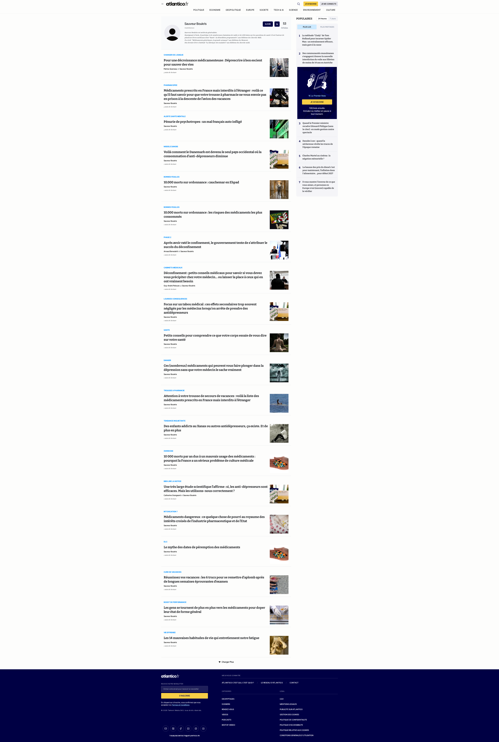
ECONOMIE (215, 10)
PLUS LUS (307, 27)
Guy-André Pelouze (172, 286)
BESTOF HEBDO (228, 725)
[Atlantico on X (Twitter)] (173, 728)
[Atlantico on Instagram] (196, 729)
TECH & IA (279, 10)
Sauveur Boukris (186, 69)
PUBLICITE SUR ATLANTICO (291, 709)
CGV (282, 699)
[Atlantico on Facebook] (181, 728)
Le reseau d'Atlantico (272, 683)
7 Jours (333, 18)
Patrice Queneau (170, 69)
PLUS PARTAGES (327, 27)
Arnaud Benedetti (171, 251)
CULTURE (330, 10)
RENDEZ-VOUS (228, 709)
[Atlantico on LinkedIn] (188, 728)
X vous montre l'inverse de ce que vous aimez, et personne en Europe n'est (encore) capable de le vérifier (318, 186)
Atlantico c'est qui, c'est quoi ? (238, 683)
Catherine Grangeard (172, 495)
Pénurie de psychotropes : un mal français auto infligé (203, 122)
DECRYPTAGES (228, 699)
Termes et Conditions (180, 705)
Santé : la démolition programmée (223, 38)
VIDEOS (225, 714)
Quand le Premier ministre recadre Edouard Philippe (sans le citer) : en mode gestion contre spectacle (318, 128)
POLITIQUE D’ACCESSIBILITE (291, 725)
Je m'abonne (317, 102)
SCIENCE (293, 10)
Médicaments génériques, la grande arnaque (210, 40)
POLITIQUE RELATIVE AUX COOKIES (294, 730)
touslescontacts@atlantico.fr (184, 736)
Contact (294, 683)
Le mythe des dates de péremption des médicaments (202, 547)
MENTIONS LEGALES (288, 704)
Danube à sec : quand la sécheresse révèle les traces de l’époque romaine (318, 144)
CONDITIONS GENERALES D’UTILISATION (296, 735)
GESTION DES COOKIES (289, 714)
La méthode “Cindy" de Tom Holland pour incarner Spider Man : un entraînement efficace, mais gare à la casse (317, 40)
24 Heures (322, 18)
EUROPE (250, 10)
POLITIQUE (198, 10)
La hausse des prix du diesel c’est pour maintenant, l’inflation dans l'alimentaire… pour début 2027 (319, 170)
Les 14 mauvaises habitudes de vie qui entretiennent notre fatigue (211, 638)
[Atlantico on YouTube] (203, 729)
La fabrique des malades (216, 43)
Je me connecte (328, 4)
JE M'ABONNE (311, 4)
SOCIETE (264, 10)
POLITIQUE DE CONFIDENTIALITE (293, 720)
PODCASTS (226, 720)
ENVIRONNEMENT (312, 10)
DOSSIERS (226, 704)
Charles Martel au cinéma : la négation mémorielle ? (316, 157)
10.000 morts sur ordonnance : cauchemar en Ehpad (201, 182)
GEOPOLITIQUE (233, 10)
